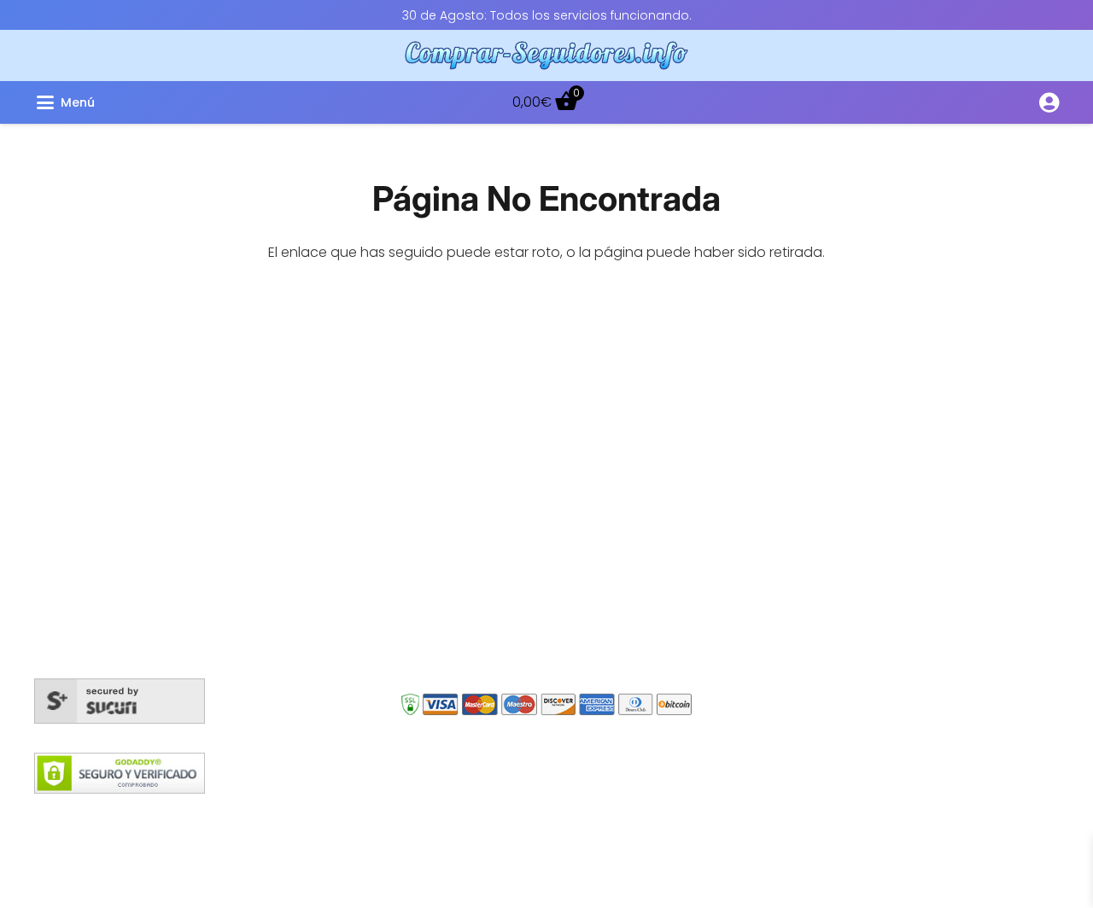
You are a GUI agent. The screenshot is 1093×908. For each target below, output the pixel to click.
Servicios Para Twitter (500, 452)
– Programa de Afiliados (835, 515)
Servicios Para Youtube (506, 484)
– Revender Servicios (824, 566)
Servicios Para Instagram (511, 387)
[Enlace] (1049, 102)
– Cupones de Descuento (841, 540)
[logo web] (547, 55)
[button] (202, 102)
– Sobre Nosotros (813, 464)
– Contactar (797, 489)
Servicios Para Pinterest (506, 646)
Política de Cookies (347, 815)
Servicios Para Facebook (511, 419)
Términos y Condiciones (496, 815)
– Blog (776, 412)
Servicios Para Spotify (501, 581)
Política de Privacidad (739, 815)
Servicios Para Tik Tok (499, 614)
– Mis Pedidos (800, 387)
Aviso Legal (621, 815)
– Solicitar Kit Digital (819, 592)
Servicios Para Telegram (509, 549)
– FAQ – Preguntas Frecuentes (855, 438)
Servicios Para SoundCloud (519, 517)
